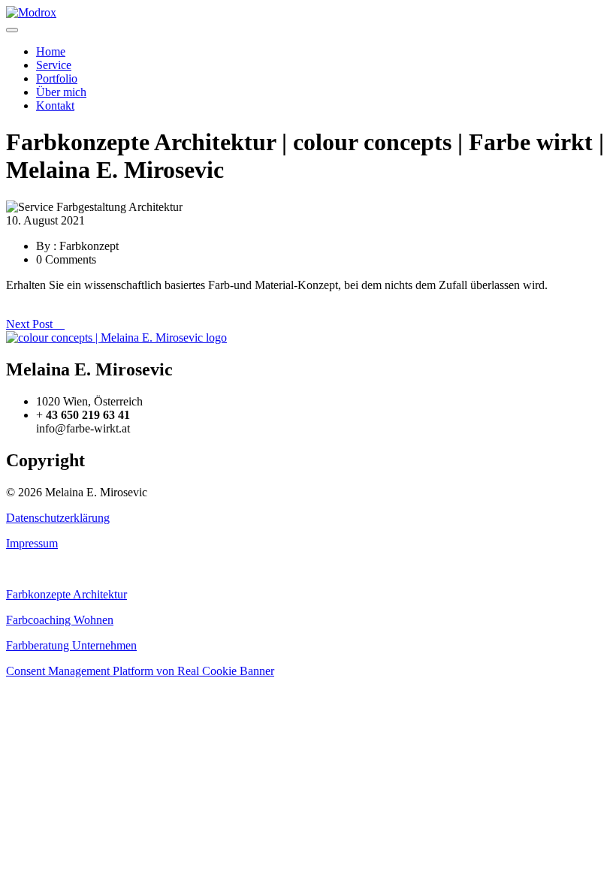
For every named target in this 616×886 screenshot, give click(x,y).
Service (53, 65)
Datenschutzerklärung (58, 517)
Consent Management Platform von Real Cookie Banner (140, 670)
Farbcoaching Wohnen (59, 619)
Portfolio (56, 78)
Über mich (61, 92)
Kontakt (55, 105)
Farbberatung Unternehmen (71, 645)
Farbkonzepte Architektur (66, 594)
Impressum (32, 543)
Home (50, 51)
